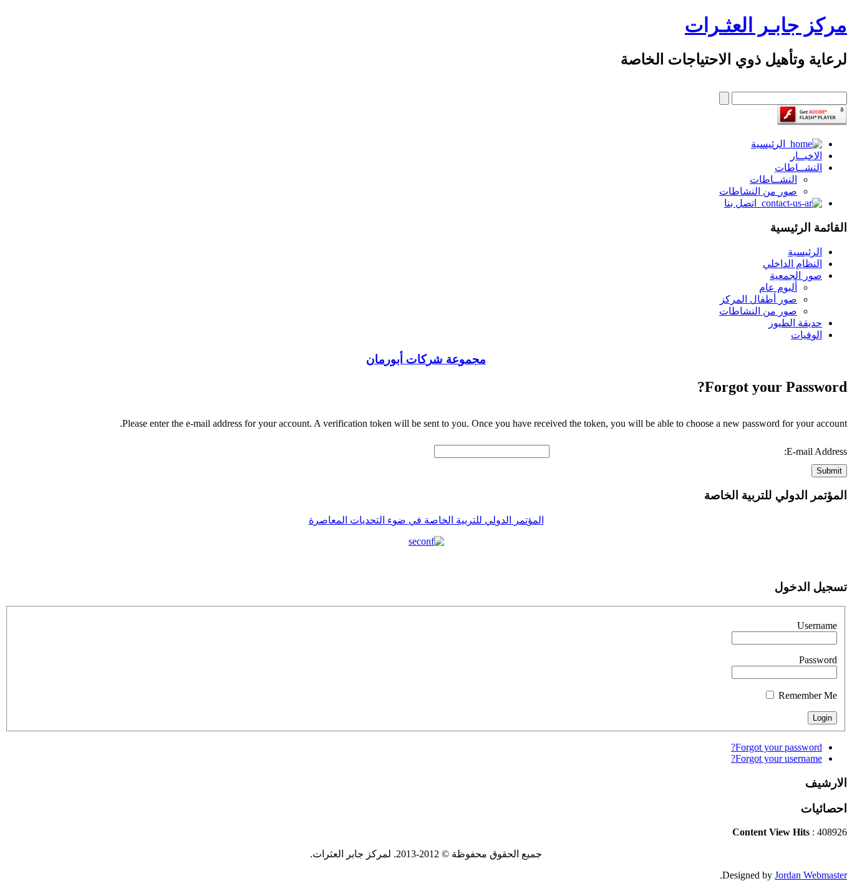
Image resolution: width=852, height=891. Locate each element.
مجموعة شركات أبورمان (426, 359)
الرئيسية (770, 144)
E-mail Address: (815, 451)
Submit (829, 470)
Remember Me (807, 695)
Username (817, 625)
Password (818, 660)
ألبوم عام (778, 287)
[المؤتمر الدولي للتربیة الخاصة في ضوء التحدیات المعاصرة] (426, 541)
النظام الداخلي (792, 263)
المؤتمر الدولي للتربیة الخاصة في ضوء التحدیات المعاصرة (426, 520)
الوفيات (806, 334)
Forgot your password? (776, 747)
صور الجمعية (796, 275)
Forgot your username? (776, 758)
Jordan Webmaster (811, 875)
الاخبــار (806, 155)
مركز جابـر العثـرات (766, 25)
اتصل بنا (743, 203)
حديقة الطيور (795, 323)
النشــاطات (798, 167)
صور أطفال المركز (758, 299)
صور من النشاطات (758, 191)
